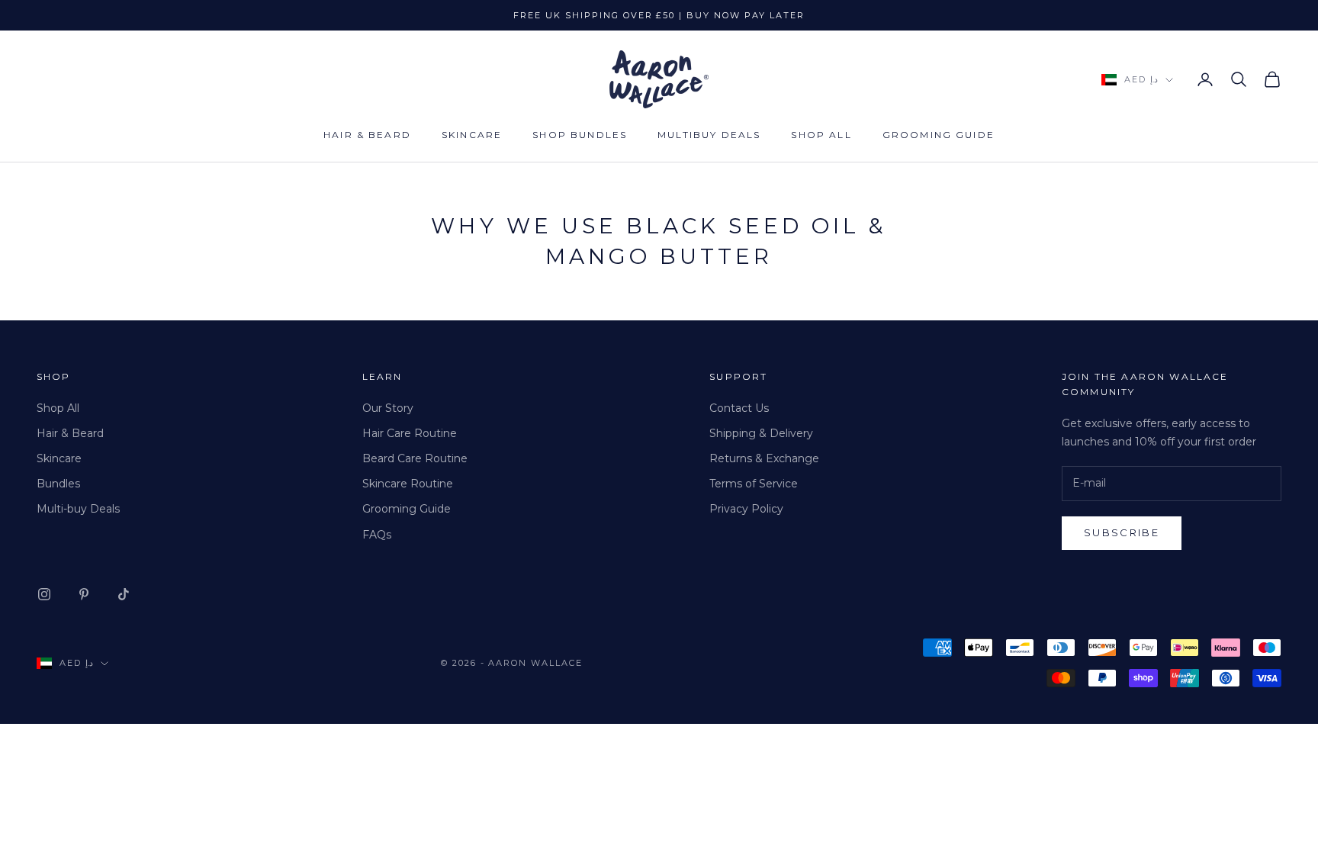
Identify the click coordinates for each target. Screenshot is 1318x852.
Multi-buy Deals (78, 509)
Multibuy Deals (708, 134)
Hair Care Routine (409, 433)
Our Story (387, 408)
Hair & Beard (367, 134)
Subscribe (1121, 532)
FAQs (376, 535)
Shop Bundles (579, 134)
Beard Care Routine (415, 458)
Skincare (472, 134)
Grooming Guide (938, 134)
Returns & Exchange (764, 458)
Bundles (58, 483)
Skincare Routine (407, 483)
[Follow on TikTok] (123, 594)
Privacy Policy (746, 509)
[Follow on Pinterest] (84, 594)
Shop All (821, 134)
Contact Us (739, 408)
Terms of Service (753, 483)
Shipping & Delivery (761, 433)
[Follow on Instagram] (44, 594)
